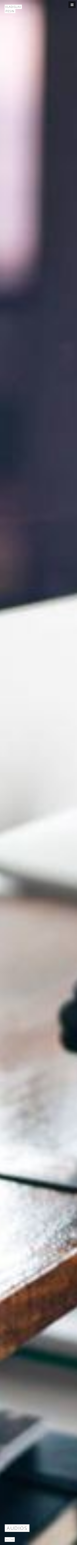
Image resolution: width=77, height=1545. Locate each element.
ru (12, 1539)
